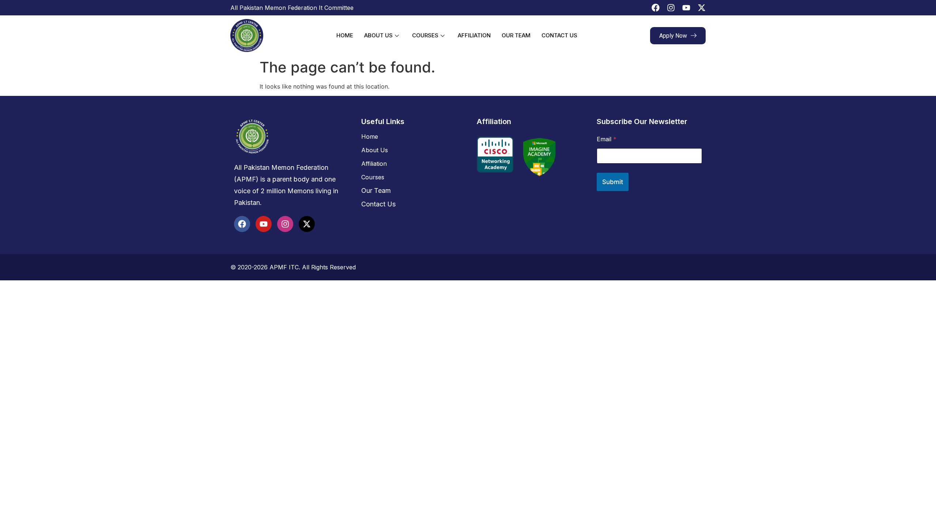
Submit (612, 182)
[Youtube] (686, 8)
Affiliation (474, 35)
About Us (378, 35)
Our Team (516, 35)
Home (344, 35)
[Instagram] (671, 8)
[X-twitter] (702, 8)
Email (606, 139)
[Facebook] (656, 8)
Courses (425, 35)
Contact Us (559, 35)
